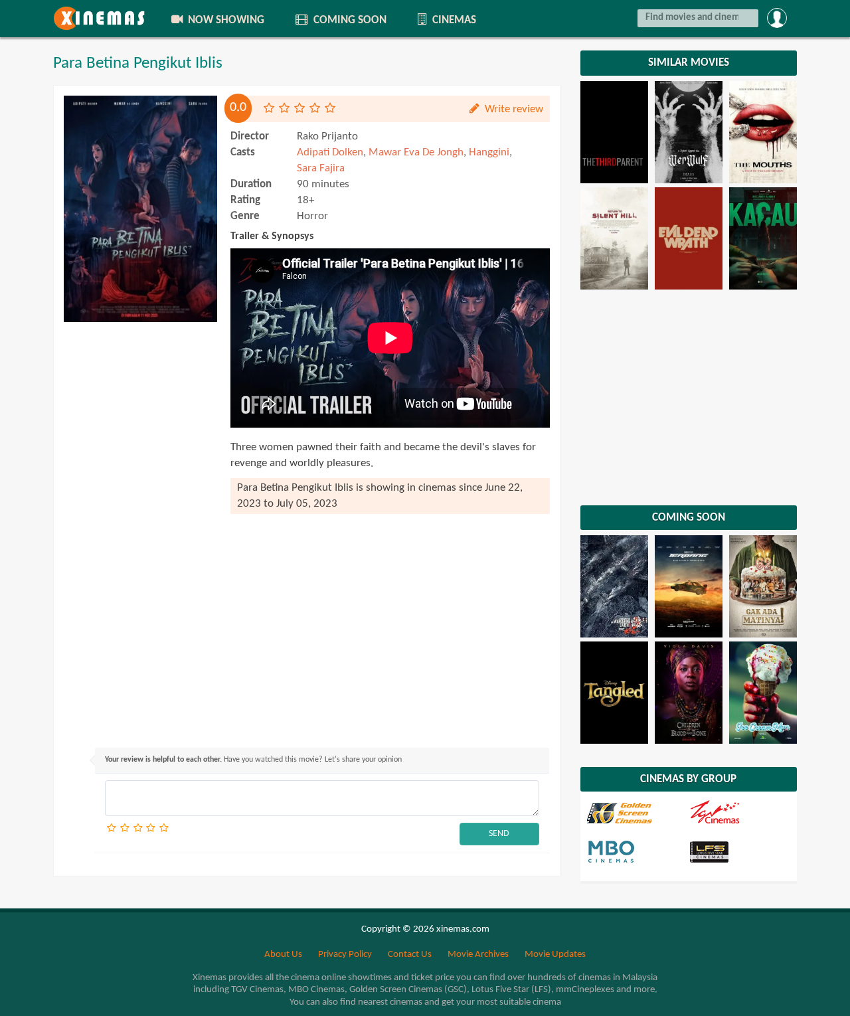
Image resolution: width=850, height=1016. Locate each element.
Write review (512, 109)
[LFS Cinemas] (739, 851)
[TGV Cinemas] (739, 812)
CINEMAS (453, 20)
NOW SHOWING (224, 20)
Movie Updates (555, 955)
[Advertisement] (140, 528)
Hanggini (489, 152)
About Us (283, 955)
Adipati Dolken (330, 152)
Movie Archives (478, 955)
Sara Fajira (321, 168)
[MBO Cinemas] (637, 851)
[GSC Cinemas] (637, 812)
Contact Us (410, 955)
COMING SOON (348, 20)
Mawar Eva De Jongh (416, 152)
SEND (499, 834)
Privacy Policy (345, 955)
